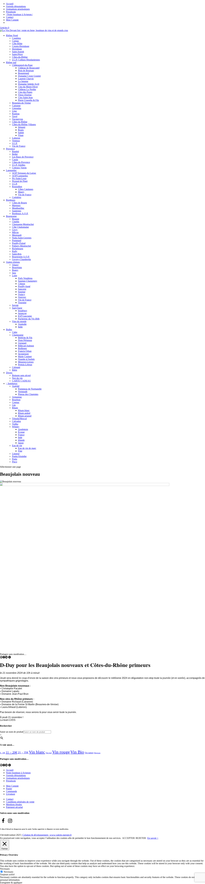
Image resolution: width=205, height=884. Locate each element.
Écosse (21, 432)
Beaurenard (23, 73)
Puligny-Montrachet (21, 246)
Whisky (15, 426)
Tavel (14, 116)
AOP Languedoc (20, 175)
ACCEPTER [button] (128, 838)
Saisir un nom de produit (11, 732)
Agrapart (22, 343)
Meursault (16, 235)
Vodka (15, 424)
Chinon (21, 283)
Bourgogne (11, 216)
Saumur (21, 291)
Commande (11, 791)
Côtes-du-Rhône (20, 57)
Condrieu (16, 38)
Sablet (21, 132)
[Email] (6, 657)
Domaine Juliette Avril (28, 84)
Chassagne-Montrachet (23, 224)
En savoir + (152, 838)
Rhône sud (11, 62)
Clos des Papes (25, 92)
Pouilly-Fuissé (19, 243)
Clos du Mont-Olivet (28, 86)
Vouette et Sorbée (26, 359)
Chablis (15, 221)
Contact (9, 17)
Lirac (14, 111)
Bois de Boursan (26, 70)
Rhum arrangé (25, 416)
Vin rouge (61, 752)
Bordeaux (10, 200)
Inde (20, 437)
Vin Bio (77, 752)
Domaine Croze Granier (29, 76)
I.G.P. (14, 143)
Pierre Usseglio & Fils (28, 100)
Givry (15, 229)
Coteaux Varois (19, 167)
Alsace (15, 264)
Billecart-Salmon (26, 345)
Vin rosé (49, 753)
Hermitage (17, 49)
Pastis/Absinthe (19, 456)
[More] (9, 657)
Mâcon (15, 232)
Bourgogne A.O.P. (21, 256)
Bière (14, 370)
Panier (9, 788)
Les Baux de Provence (22, 157)
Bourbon (16, 399)
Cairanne (16, 105)
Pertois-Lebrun (25, 364)
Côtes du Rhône (19, 122)
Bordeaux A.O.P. (20, 213)
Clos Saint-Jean (25, 97)
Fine (20, 451)
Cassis (15, 159)
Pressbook (11, 11)
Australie (22, 324)
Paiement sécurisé (14, 807)
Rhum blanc (24, 410)
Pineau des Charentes (28, 394)
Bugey (15, 270)
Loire (14, 275)
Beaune (15, 219)
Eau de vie (17, 445)
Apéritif (15, 386)
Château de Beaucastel (28, 68)
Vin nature (89, 753)
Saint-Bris (16, 254)
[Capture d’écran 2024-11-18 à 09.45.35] (84, 485)
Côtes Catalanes (25, 189)
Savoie (15, 305)
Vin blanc (37, 752)
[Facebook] (1, 657)
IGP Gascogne (25, 316)
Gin (14, 405)
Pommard (16, 240)
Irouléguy (22, 310)
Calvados (16, 421)
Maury (21, 192)
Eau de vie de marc (27, 448)
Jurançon (22, 313)
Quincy (21, 294)
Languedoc (11, 170)
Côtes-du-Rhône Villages (24, 124)
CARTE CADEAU (21, 380)
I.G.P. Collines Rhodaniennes (26, 59)
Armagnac (17, 397)
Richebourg (17, 248)
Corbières (16, 197)
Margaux (16, 205)
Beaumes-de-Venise (21, 103)
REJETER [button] (141, 838)
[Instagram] (4, 657)
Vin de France (18, 146)
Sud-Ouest (17, 308)
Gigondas (16, 108)
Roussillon (17, 186)
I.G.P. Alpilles (18, 165)
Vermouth (22, 391)
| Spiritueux (11, 383)
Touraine (22, 302)
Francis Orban (25, 351)
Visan (20, 135)
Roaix (21, 130)
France (21, 434)
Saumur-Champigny (27, 281)
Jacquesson (23, 354)
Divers (9, 372)
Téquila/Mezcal (19, 418)
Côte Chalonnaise (20, 227)
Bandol (15, 151)
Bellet (15, 154)
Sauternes (16, 211)
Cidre (14, 332)
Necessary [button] (5, 869)
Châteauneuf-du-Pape (22, 65)
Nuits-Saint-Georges (21, 238)
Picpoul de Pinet (19, 181)
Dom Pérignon (25, 340)
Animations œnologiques (18, 9)
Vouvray (22, 297)
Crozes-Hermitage (20, 46)
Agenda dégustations (16, 6)
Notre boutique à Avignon (18, 772)
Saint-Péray (17, 54)
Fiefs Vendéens (25, 278)
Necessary (8, 872)
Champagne (17, 335)
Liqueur (16, 453)
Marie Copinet (25, 356)
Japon (21, 443)
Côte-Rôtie (17, 43)
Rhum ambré (24, 413)
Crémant (16, 367)
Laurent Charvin (26, 78)
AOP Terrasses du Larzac (24, 173)
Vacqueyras (17, 119)
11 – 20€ (11, 752)
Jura (14, 273)
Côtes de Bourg (19, 202)
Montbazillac (18, 208)
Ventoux (16, 140)
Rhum (15, 407)
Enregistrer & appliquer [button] (11, 882)
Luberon (16, 138)
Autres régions (13, 262)
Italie (20, 327)
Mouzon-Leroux (26, 362)
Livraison (10, 794)
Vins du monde (19, 321)
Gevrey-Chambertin (21, 259)
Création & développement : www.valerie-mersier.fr (47, 835)
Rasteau (16, 113)
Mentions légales (14, 804)
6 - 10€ (2, 753)
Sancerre (22, 289)
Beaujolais (17, 267)
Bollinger (22, 348)
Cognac (15, 402)
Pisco (14, 461)
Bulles (9, 329)
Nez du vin (17, 378)
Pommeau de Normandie (30, 389)
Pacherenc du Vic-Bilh (28, 318)
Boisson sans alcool (21, 375)
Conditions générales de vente (20, 802)
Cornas (15, 41)
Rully (14, 251)
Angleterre (23, 429)
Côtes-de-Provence (21, 162)
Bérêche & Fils (25, 337)
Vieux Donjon (25, 95)
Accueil (9, 3)
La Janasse (23, 81)
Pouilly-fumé (24, 286)
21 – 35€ (23, 752)
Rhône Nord (12, 35)
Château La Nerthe (27, 89)
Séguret (21, 127)
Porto (14, 459)
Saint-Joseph (18, 51)
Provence (10, 148)
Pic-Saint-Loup (19, 178)
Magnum (97, 753)
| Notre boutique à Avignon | (19, 14)
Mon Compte (12, 20)
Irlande (21, 440)
